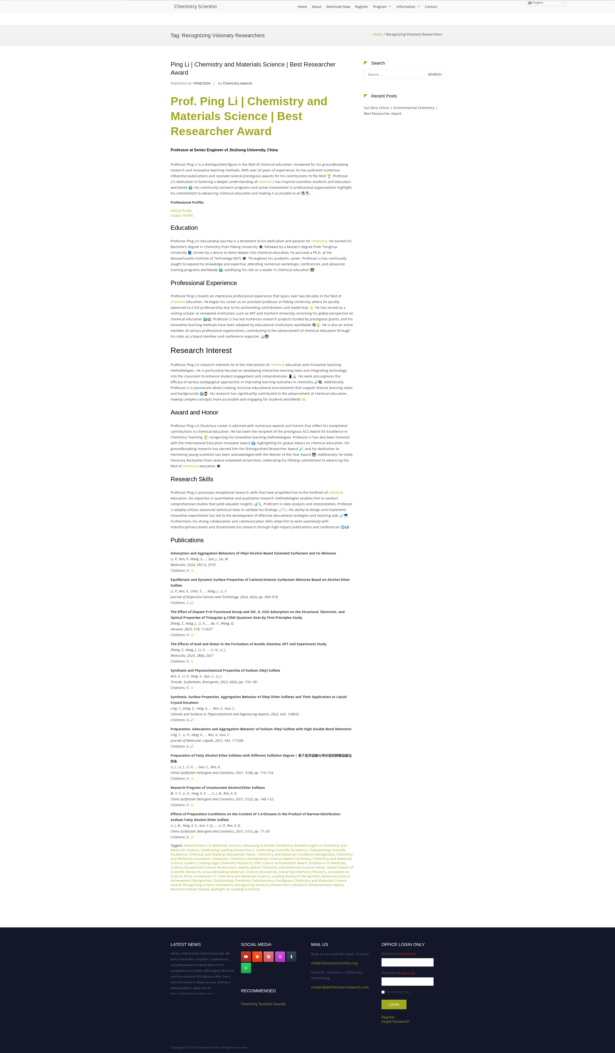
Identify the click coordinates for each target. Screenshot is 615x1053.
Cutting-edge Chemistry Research (225, 863)
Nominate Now (338, 6)
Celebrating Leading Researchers (227, 850)
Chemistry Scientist (195, 6)
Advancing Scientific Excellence (268, 845)
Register (361, 6)
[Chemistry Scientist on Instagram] (280, 956)
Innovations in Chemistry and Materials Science (231, 876)
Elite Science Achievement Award (280, 863)
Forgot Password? (395, 1021)
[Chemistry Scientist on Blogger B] (257, 956)
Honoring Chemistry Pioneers (302, 872)
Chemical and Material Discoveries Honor (222, 854)
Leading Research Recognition (296, 876)
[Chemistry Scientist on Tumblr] (291, 956)
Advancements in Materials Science (212, 845)
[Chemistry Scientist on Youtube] (246, 956)
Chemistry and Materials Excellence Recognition (296, 854)
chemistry (266, 181)
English (537, 3)
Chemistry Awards (237, 83)
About (316, 6)
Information (405, 6)
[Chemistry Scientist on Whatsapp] (246, 968)
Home (302, 6)
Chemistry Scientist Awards (263, 1003)
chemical (178, 301)
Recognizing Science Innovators (208, 885)
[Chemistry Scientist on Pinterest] (269, 956)
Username (398, 953)
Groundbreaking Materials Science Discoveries (240, 872)
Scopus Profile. (182, 215)
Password (398, 972)
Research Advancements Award (318, 885)
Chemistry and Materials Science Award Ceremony (270, 858)
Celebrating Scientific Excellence (282, 850)
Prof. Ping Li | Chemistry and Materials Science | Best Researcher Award (249, 116)
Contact (431, 6)
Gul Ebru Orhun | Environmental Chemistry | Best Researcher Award (400, 110)
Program (380, 6)
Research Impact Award (190, 889)
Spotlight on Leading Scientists (235, 889)
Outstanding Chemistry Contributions (243, 880)
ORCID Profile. (182, 210)
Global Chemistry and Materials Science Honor (287, 867)
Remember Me (398, 992)
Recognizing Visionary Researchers (263, 885)
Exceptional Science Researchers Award (216, 867)
